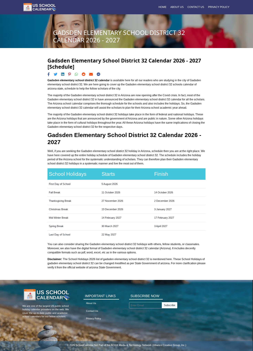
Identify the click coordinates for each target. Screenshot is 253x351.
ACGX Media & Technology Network (131, 345)
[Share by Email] (91, 74)
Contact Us (195, 7)
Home (162, 7)
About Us (177, 7)
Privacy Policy (218, 7)
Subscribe (169, 305)
